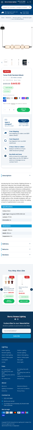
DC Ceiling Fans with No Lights (8, 375)
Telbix (19, 80)
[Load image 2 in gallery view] (5, 62)
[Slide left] (2, 62)
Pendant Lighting (17, 17)
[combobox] (16, 7)
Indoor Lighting (6, 350)
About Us (4, 386)
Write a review (17, 77)
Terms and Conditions (23, 388)
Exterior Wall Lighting (22, 355)
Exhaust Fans (20, 378)
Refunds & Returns (22, 386)
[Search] (30, 7)
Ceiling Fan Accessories (23, 376)
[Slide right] (28, 62)
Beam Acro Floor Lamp (23, 287)
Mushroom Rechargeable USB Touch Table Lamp (9, 288)
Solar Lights (20, 362)
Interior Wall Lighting (7, 355)
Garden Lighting (21, 352)
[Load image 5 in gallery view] (25, 62)
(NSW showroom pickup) (16, 150)
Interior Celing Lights (7, 357)
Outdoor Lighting (21, 350)
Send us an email (9, 401)
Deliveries (4, 391)
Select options (9, 301)
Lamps (3, 362)
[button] (30, 2)
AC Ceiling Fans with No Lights (23, 373)
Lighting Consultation (7, 388)
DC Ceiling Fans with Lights (7, 372)
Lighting (5, 347)
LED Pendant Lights (27, 17)
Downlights (5, 360)
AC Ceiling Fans (6, 378)
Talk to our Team (23, 121)
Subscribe (16, 336)
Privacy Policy (21, 391)
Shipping (13, 103)
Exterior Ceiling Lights (23, 357)
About (4, 383)
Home (2, 17)
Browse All (8, 17)
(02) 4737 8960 (21, 1)
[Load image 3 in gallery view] (12, 62)
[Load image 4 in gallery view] (19, 62)
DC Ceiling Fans (6, 369)
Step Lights (20, 360)
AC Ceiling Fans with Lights (22, 369)
